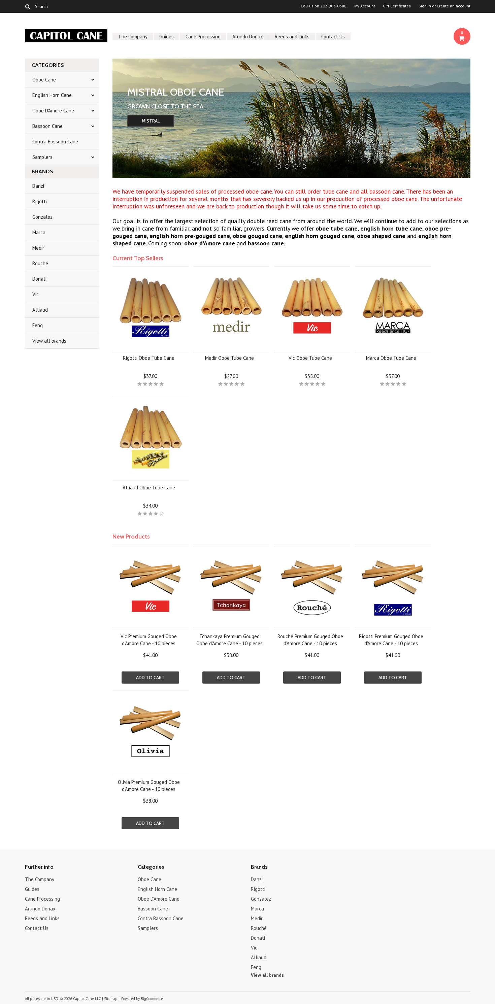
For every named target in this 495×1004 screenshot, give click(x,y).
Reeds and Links (292, 36)
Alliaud (40, 310)
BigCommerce (152, 998)
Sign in (425, 6)
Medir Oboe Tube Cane (229, 358)
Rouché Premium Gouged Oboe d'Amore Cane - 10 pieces (310, 640)
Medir (38, 248)
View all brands (49, 341)
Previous (126, 116)
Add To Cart (150, 677)
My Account (364, 6)
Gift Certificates (397, 6)
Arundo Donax (247, 36)
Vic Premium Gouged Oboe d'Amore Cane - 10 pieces (149, 640)
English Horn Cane (52, 95)
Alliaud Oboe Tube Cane (149, 487)
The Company (132, 36)
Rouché (40, 263)
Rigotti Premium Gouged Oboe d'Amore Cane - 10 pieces (391, 640)
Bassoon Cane (47, 126)
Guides (166, 36)
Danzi (38, 186)
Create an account (453, 6)
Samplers (42, 157)
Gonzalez (42, 217)
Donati (39, 279)
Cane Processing (203, 36)
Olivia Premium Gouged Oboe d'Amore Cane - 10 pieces (149, 785)
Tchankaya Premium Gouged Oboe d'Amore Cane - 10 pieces (229, 640)
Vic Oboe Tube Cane (310, 358)
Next (457, 116)
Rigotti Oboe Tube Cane (148, 358)
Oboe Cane (44, 79)
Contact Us (333, 36)
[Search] (28, 6)
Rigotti (39, 201)
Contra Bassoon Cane (55, 141)
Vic (35, 294)
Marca (38, 232)
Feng (37, 325)
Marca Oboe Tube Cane (391, 358)
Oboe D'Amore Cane (53, 110)
